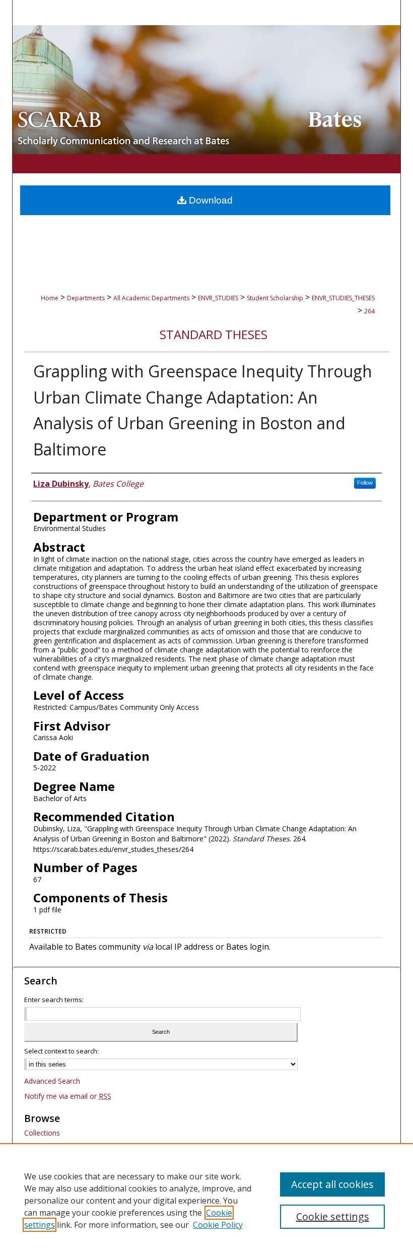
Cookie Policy (218, 1224)
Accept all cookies (332, 1184)
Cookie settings (332, 1216)
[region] (206, 1200)
